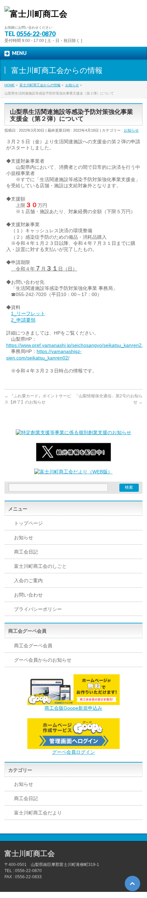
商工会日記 (26, 552)
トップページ (28, 523)
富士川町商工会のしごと (40, 566)
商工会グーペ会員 (33, 645)
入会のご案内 (28, 580)
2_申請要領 (23, 320)
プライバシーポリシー (38, 609)
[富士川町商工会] (35, 13)
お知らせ (131, 130)
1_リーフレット (28, 313)
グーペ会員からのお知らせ (42, 660)
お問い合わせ (28, 595)
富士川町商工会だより (38, 812)
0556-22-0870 (35, 34)
